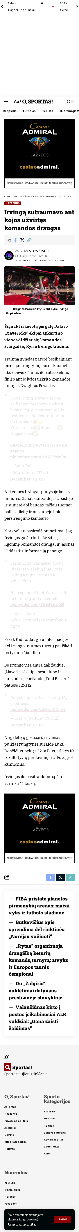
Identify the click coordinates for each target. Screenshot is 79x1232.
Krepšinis (13, 203)
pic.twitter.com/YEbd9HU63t (37, 604)
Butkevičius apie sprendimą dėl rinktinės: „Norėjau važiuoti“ (37, 929)
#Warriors (45, 445)
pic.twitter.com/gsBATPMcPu (38, 456)
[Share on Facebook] (15, 240)
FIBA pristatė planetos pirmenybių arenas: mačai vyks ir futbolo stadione (39, 905)
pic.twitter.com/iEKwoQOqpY (38, 709)
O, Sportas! (37, 101)
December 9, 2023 (27, 479)
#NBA (61, 445)
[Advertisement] (39, 55)
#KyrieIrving (22, 445)
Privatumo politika (22, 1224)
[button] (62, 1219)
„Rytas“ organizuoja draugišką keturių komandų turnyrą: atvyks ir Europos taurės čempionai (38, 960)
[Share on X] (22, 240)
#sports (17, 451)
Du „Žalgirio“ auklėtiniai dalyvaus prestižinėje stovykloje (35, 990)
